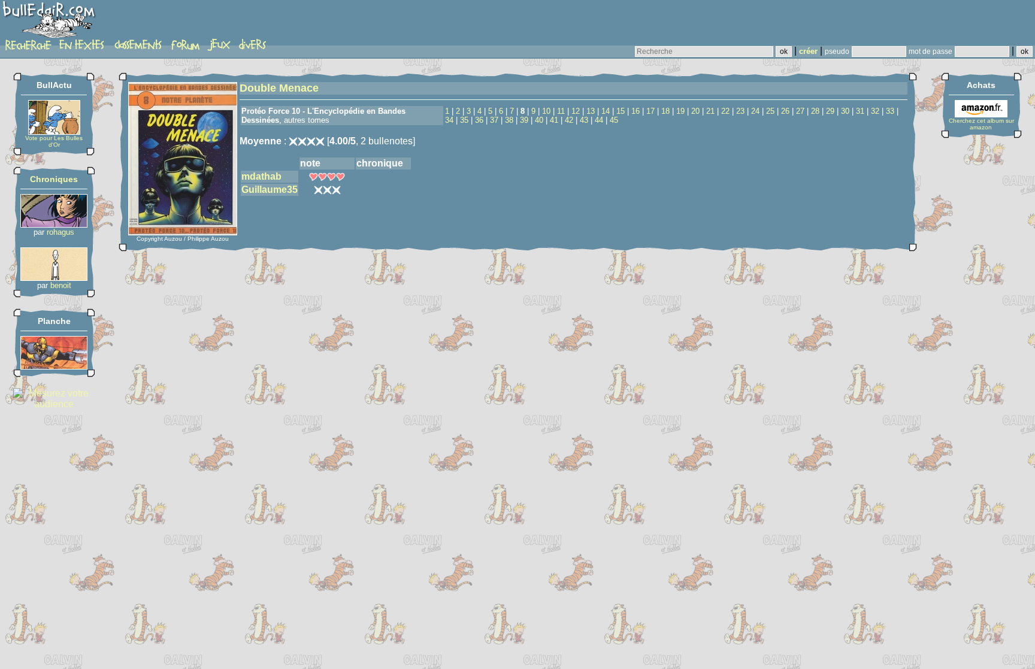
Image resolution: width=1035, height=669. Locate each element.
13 (590, 111)
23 (740, 111)
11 (561, 111)
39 (524, 120)
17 (650, 111)
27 (800, 111)
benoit (60, 285)
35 (464, 120)
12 (575, 111)
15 (620, 111)
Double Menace (279, 88)
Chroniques (54, 179)
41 (554, 120)
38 (509, 120)
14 (605, 111)
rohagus (60, 232)
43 (584, 120)
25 (770, 111)
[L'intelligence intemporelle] (53, 224)
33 (890, 111)
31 (860, 111)
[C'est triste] (53, 278)
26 (785, 111)
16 (635, 111)
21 (710, 111)
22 (725, 111)
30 (845, 111)
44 (599, 120)
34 (449, 120)
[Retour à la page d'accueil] (50, 22)
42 (569, 120)
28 (815, 111)
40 (539, 120)
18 (665, 111)
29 (830, 111)
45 (614, 120)
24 (755, 111)
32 (875, 111)
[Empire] (53, 366)
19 (680, 111)
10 (546, 111)
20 (695, 111)
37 (494, 120)
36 (479, 120)
